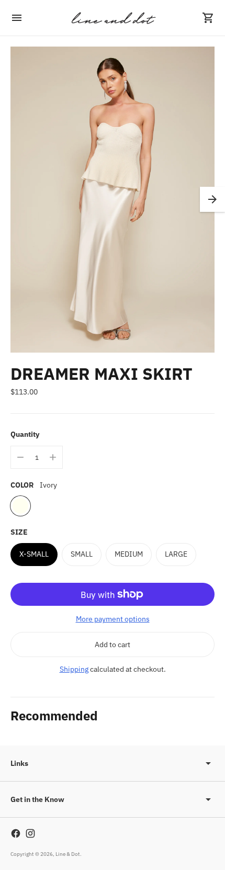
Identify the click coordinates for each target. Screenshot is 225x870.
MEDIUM (129, 554)
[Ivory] (20, 506)
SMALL (82, 554)
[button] (212, 199)
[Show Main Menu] (16, 17)
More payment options (113, 619)
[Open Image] (112, 200)
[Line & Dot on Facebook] (15, 833)
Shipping (74, 669)
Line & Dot (67, 854)
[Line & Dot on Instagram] (30, 833)
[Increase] (52, 457)
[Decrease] (20, 457)
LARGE (176, 554)
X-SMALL (34, 554)
